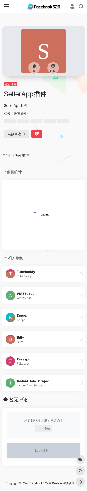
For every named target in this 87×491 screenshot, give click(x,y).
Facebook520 (39, 483)
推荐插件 (10, 84)
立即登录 (43, 428)
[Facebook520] (43, 6)
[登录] (72, 7)
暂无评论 (18, 399)
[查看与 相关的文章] (4, 155)
